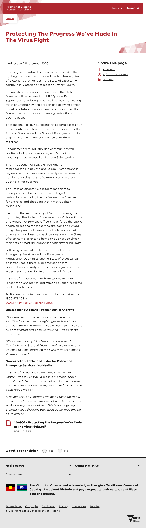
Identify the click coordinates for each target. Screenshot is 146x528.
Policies (94, 506)
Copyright (31, 506)
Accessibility (14, 506)
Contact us (79, 506)
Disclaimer (48, 506)
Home (10, 18)
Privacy (63, 506)
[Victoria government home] (133, 518)
